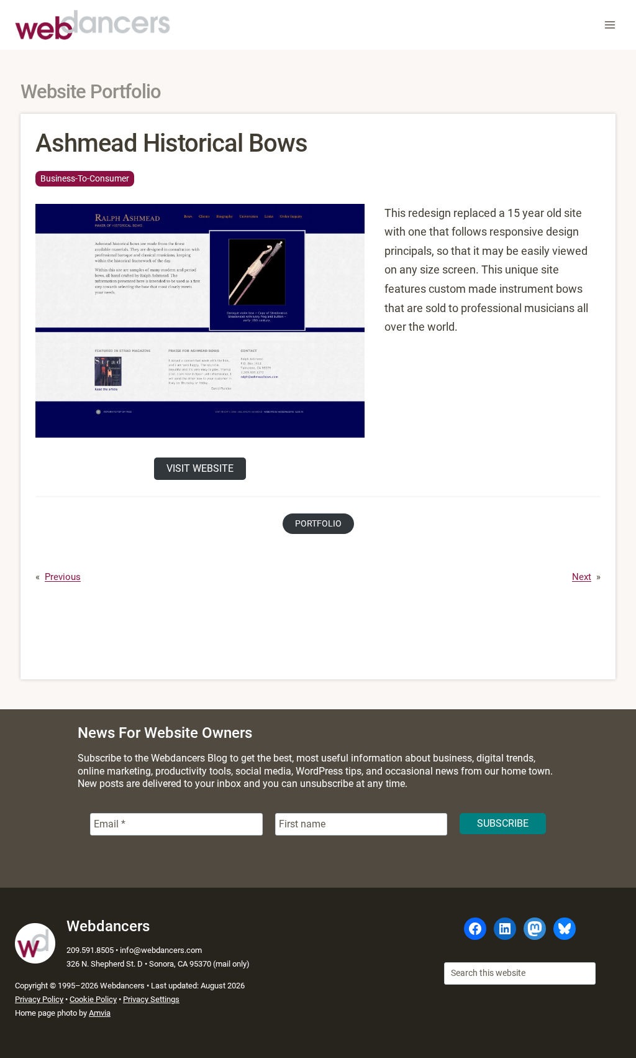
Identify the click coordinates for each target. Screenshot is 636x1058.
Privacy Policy (39, 999)
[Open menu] (609, 24)
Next (581, 576)
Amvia (100, 1013)
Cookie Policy (93, 999)
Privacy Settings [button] (151, 999)
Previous (63, 576)
